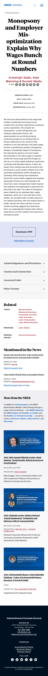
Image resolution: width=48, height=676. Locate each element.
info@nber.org (24, 632)
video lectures (33, 419)
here (27, 385)
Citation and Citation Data (17, 271)
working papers (22, 405)
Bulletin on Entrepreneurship (19, 416)
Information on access (24, 241)
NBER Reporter (36, 410)
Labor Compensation (27, 320)
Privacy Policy (24, 652)
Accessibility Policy (24, 647)
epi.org (14, 364)
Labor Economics (26, 317)
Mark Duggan (20, 472)
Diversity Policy (24, 649)
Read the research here (13, 368)
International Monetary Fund (23, 381)
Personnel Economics (27, 335)
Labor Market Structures (28, 322)
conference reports (17, 419)
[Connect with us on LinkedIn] (17, 659)
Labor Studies (24, 328)
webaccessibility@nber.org (24, 634)
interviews (8, 421)
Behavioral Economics (27, 312)
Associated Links (12, 280)
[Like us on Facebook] (31, 659)
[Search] (34, 5)
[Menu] (41, 5)
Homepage (24, 642)
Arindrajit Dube (20, 77)
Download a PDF (24, 232)
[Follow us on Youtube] (35, 659)
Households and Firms (28, 315)
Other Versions (11, 288)
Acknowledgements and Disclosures (22, 263)
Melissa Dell (21, 529)
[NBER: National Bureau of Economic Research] (13, 5)
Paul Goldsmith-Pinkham (25, 589)
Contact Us (24, 623)
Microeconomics (25, 309)
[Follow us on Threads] (26, 659)
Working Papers (12, 12)
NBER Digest (12, 413)
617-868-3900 (24, 630)
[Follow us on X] (12, 659)
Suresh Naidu (32, 81)
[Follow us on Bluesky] (21, 659)
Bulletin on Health (30, 413)
